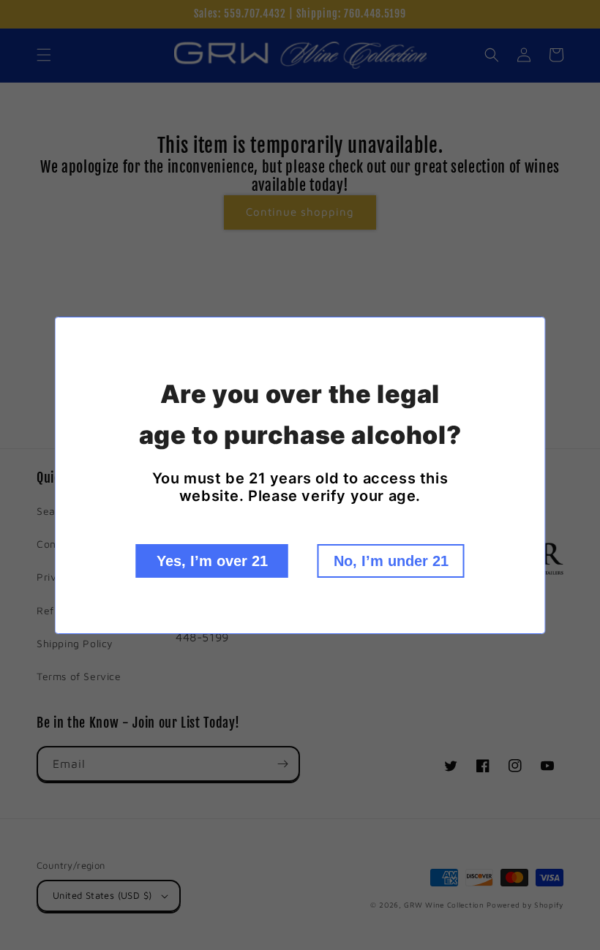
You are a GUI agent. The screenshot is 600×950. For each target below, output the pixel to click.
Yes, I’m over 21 (212, 561)
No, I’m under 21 (391, 561)
